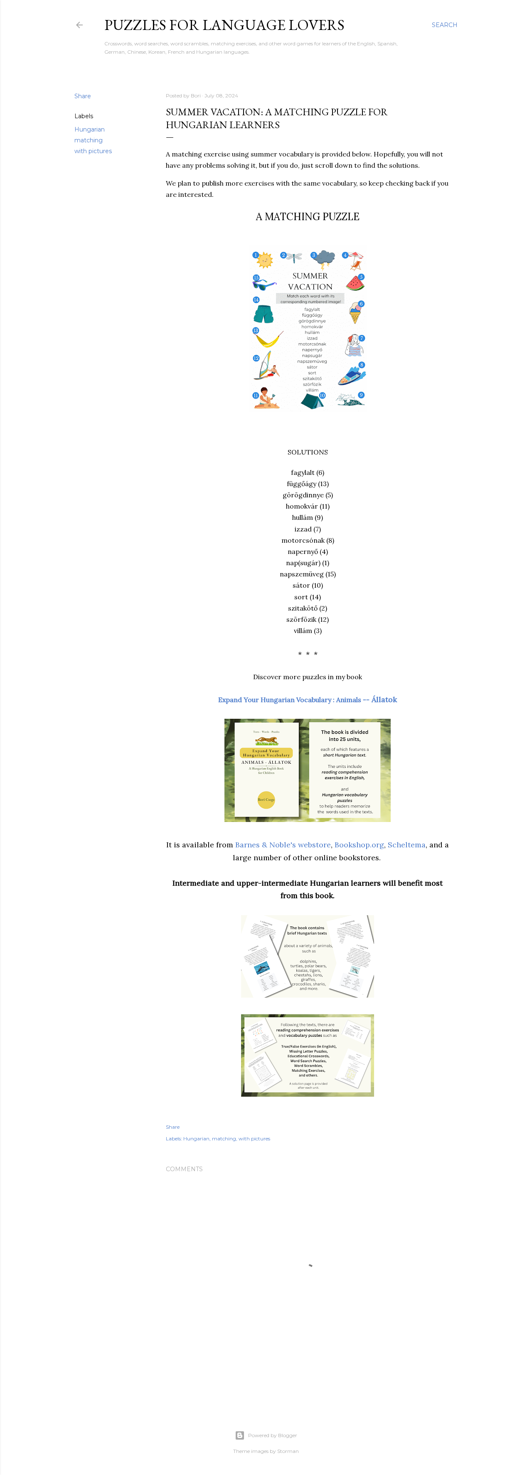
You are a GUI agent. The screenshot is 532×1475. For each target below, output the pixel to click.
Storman (288, 1451)
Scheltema (407, 844)
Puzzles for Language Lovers (224, 25)
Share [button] (82, 96)
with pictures (93, 151)
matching (88, 140)
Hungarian (89, 129)
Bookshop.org (359, 844)
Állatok (307, 699)
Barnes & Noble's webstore (283, 844)
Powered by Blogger (272, 1435)
